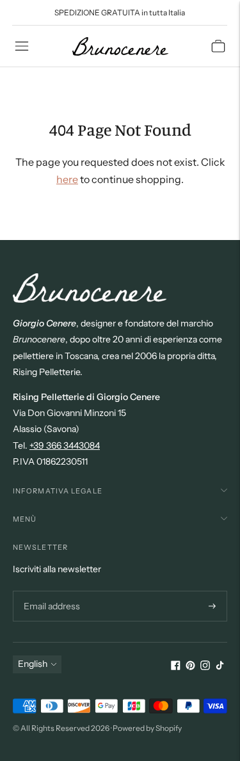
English (32, 663)
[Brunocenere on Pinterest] (190, 667)
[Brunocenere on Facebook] (175, 667)
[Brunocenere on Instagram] (205, 667)
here (67, 179)
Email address (50, 591)
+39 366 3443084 (64, 445)
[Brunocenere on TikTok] (220, 667)
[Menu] (22, 46)
